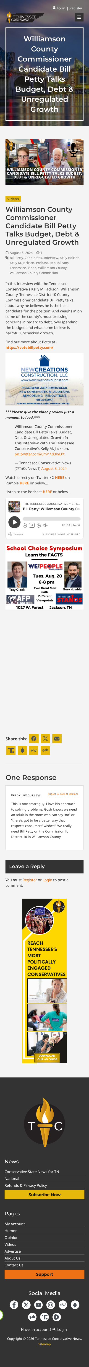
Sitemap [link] (44, 1344)
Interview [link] (51, 257)
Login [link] (47, 879)
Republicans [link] (59, 263)
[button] (34, 738)
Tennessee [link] (18, 268)
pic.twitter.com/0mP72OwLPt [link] (40, 454)
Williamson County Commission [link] (34, 273)
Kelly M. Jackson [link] (22, 263)
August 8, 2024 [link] (54, 468)
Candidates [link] (33, 257)
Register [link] (30, 879)
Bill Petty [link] (16, 257)
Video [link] (32, 268)
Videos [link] (13, 198)
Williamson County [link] (52, 268)
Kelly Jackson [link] (69, 257)
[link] (58, 8)
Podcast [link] (42, 263)
